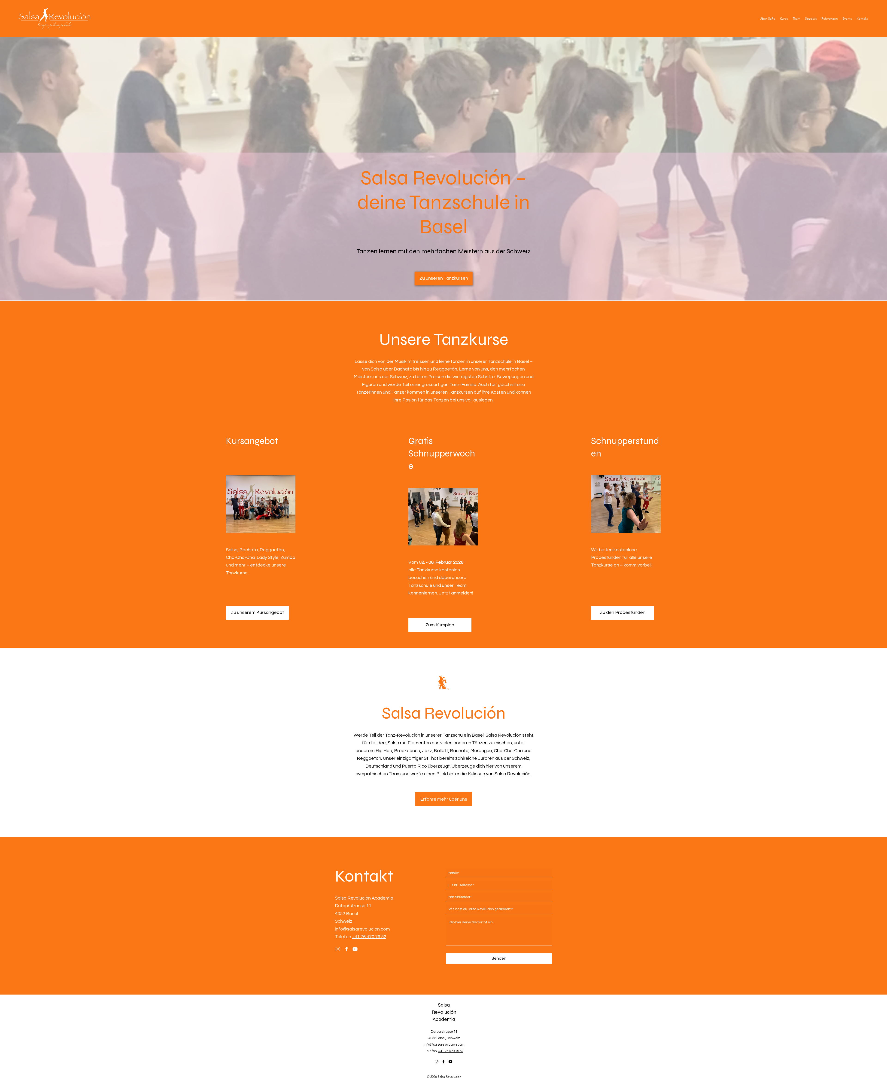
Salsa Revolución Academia (444, 1012)
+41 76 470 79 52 (369, 936)
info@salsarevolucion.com (362, 929)
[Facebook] (346, 949)
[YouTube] (355, 949)
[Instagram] (338, 949)
